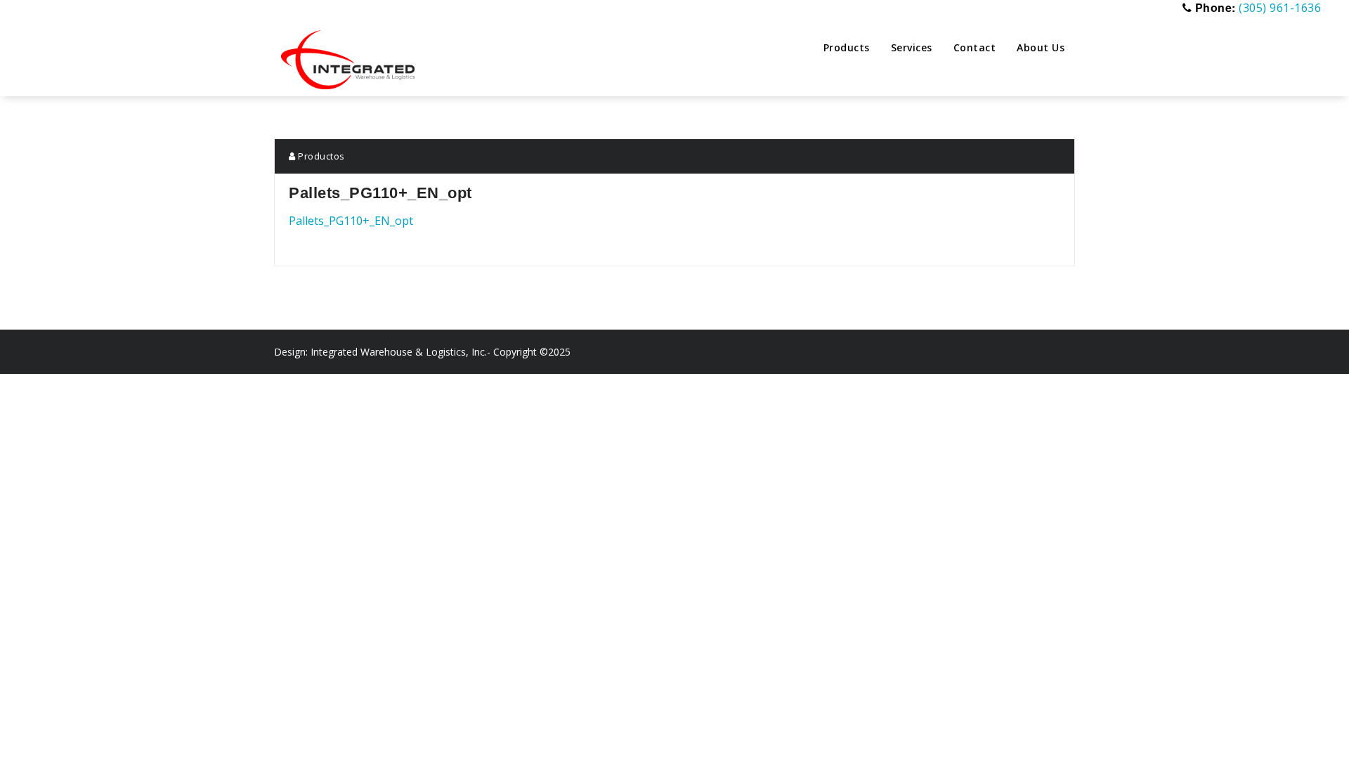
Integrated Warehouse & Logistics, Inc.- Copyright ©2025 (441, 351)
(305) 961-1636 (1280, 7)
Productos (320, 156)
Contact (974, 47)
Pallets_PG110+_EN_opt (351, 220)
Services (911, 47)
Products (846, 47)
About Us (1040, 47)
